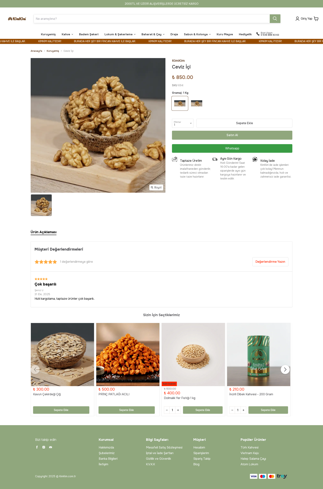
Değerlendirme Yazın (270, 262)
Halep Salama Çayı (253, 459)
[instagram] (43, 447)
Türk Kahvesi (250, 447)
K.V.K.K (150, 464)
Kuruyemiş (53, 50)
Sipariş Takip (201, 459)
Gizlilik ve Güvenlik (158, 459)
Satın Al (232, 135)
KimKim (178, 60)
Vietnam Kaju (250, 453)
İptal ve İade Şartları (159, 453)
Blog (196, 464)
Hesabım (199, 447)
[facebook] (37, 447)
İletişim (103, 464)
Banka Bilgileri (108, 459)
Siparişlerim (201, 453)
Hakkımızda (106, 447)
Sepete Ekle (244, 123)
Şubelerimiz (107, 453)
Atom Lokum (249, 464)
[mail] (50, 447)
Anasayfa (36, 50)
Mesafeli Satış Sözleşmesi (164, 447)
